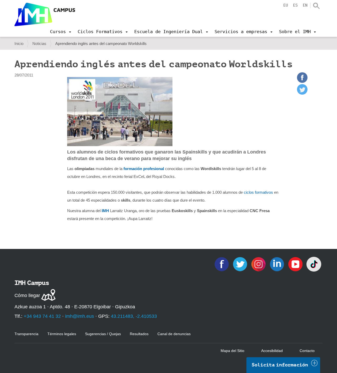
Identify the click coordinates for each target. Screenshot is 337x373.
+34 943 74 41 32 (42, 316)
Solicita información (280, 364)
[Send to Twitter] (302, 93)
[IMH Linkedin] (277, 264)
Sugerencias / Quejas (103, 334)
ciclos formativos (258, 192)
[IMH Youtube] (296, 264)
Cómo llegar (27, 295)
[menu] (60, 31)
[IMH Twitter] (240, 264)
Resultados (139, 334)
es (295, 5)
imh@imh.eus (79, 316)
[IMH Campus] (44, 14)
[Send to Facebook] (302, 81)
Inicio (18, 43)
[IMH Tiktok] (314, 264)
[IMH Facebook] (222, 264)
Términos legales (61, 334)
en (305, 5)
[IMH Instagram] (259, 264)
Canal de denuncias (174, 334)
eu (285, 5)
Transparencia (26, 334)
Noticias (39, 43)
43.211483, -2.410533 (134, 316)
